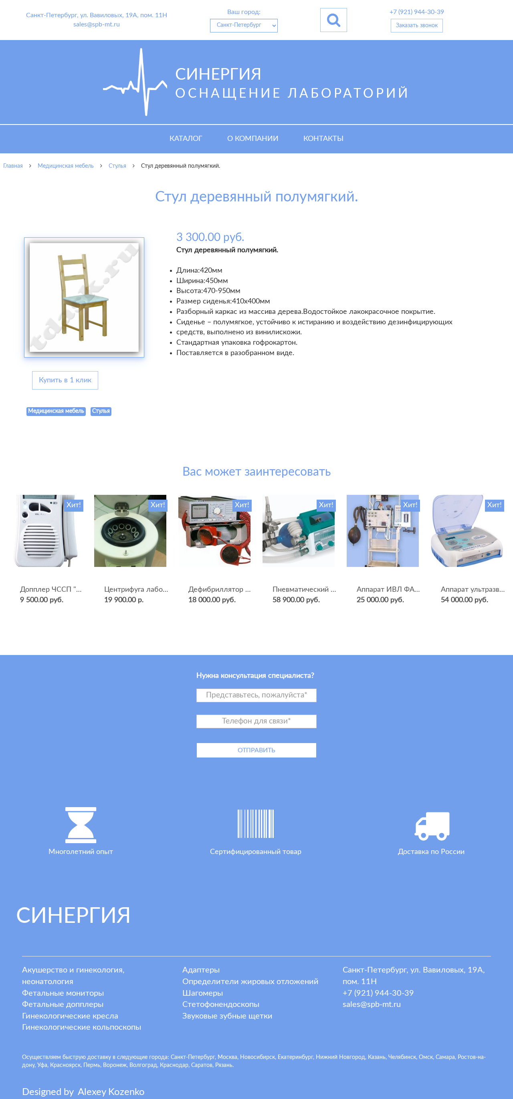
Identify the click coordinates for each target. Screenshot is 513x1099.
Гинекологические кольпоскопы (81, 1027)
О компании (253, 139)
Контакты (323, 139)
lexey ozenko (111, 1092)
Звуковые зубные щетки (227, 1016)
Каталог (186, 139)
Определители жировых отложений (250, 982)
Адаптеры (201, 970)
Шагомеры (202, 993)
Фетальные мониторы (63, 993)
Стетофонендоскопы (220, 1005)
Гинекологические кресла (70, 1016)
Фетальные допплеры (62, 1005)
